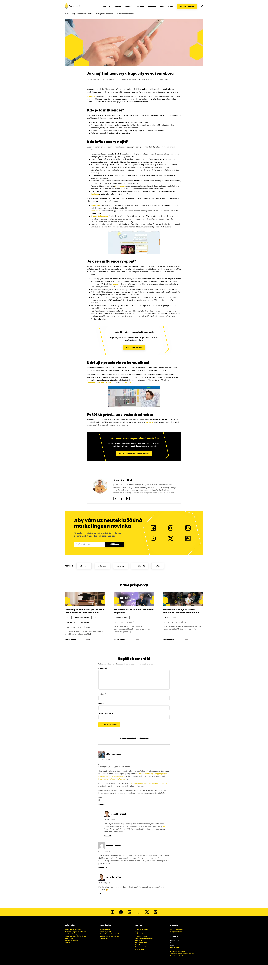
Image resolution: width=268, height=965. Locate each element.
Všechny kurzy (105, 930)
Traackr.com (126, 383)
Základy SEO (104, 938)
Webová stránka (105, 713)
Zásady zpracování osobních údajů (182, 954)
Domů (67, 14)
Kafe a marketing (141, 943)
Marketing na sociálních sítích (75, 936)
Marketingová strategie (73, 930)
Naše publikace (140, 934)
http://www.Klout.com (158, 783)
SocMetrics (95, 211)
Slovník (137, 945)
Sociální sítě (71, 622)
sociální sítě (139, 566)
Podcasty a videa (121, 617)
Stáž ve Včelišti (140, 949)
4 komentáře (164, 79)
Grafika (67, 943)
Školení (128, 6)
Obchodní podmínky (177, 952)
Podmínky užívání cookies (179, 956)
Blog (162, 6)
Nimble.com (106, 383)
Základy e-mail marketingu (109, 936)
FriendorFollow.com (99, 216)
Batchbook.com (93, 383)
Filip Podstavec (113, 754)
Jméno (102, 694)
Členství (118, 6)
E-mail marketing (71, 934)
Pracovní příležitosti (142, 947)
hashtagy (95, 194)
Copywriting (69, 938)
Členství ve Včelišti (141, 930)
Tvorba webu (69, 945)
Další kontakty (175, 947)
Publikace (152, 6)
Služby (105, 6)
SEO (96, 617)
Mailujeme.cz (139, 940)
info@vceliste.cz (176, 932)
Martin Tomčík (113, 845)
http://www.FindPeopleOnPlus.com (112, 779)
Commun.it (96, 205)
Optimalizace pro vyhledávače (75, 932)
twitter (157, 566)
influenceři (102, 566)
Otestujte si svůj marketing (144, 938)
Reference (140, 6)
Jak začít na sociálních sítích (110, 934)
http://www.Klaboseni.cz (138, 783)
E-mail (101, 703)
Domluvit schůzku (187, 6)
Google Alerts (120, 186)
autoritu (149, 422)
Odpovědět (102, 804)
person (116, 284)
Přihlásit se (114, 544)
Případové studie (141, 936)
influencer (84, 566)
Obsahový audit (105, 932)
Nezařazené (85, 622)
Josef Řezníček (111, 79)
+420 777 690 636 (176, 930)
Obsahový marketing (85, 14)
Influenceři (91, 96)
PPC (68, 617)
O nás (170, 6)
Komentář (103, 668)
